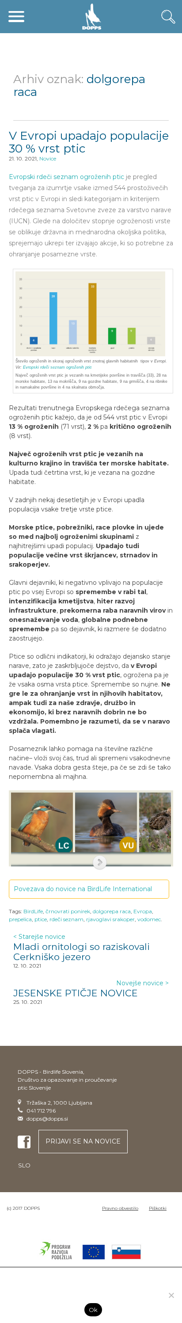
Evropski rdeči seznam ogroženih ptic (66, 177)
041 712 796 (41, 1110)
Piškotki (158, 1208)
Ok (93, 1309)
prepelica (20, 919)
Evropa (142, 911)
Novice (47, 158)
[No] (171, 1295)
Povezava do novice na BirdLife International (84, 889)
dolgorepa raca (112, 911)
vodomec (149, 919)
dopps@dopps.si (47, 1118)
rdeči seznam (66, 919)
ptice (40, 919)
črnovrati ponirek (68, 911)
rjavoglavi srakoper (110, 919)
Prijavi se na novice (83, 1141)
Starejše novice (39, 937)
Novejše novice (142, 983)
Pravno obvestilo (120, 1208)
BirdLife (33, 911)
